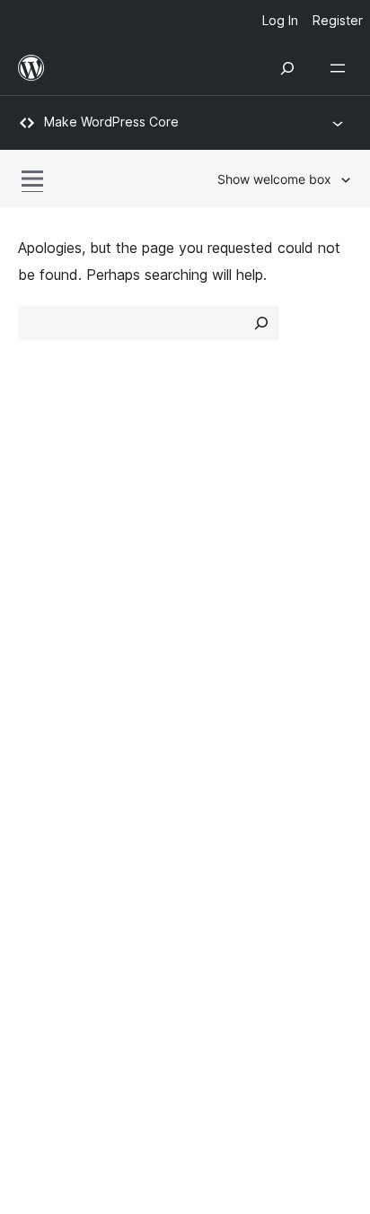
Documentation (68, 677)
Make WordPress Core (111, 121)
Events (217, 677)
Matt (43, 832)
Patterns (222, 587)
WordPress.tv (71, 741)
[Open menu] (341, 68)
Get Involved (237, 646)
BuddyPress (67, 895)
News (37, 523)
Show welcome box (274, 179)
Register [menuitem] (338, 20)
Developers (55, 709)
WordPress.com (79, 799)
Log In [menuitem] (280, 20)
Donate (227, 709)
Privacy (42, 587)
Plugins (217, 555)
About (37, 492)
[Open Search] (287, 68)
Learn (36, 646)
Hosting (43, 555)
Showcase (228, 492)
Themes (220, 523)
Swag (221, 741)
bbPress (54, 863)
